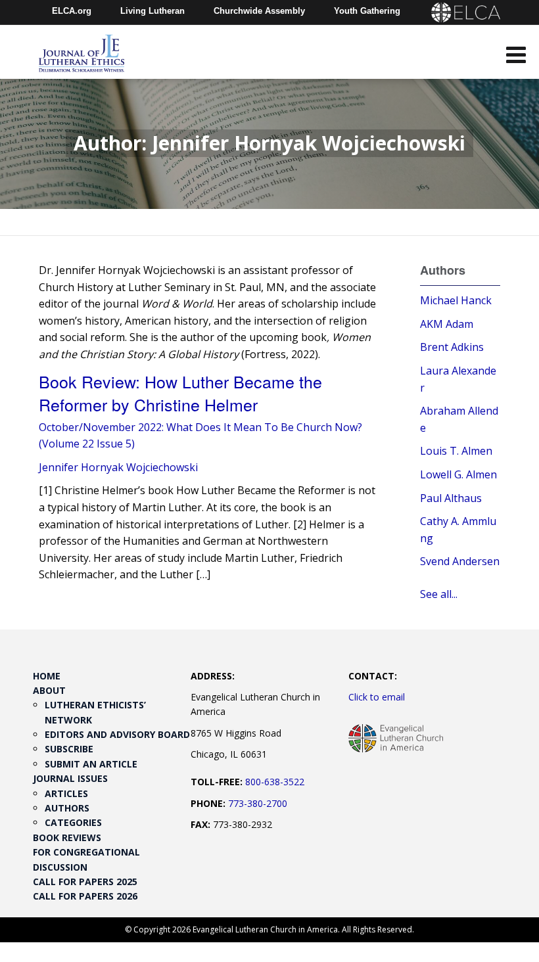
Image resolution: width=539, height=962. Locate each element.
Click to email (376, 697)
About (49, 690)
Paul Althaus (451, 498)
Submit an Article (91, 764)
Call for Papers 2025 (85, 881)
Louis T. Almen (456, 451)
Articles (66, 793)
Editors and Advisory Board (117, 734)
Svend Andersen (460, 561)
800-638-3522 (274, 781)
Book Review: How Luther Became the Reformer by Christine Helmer (180, 392)
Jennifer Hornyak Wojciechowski (118, 467)
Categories (73, 822)
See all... (438, 594)
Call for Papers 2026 (85, 896)
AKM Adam (446, 324)
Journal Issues (70, 778)
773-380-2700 (257, 803)
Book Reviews (67, 837)
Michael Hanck (456, 300)
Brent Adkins (452, 347)
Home (46, 676)
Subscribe (69, 749)
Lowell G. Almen (458, 474)
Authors (67, 808)
